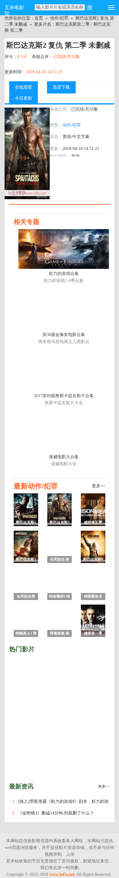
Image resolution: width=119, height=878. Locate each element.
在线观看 (23, 87)
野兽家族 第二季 (59, 634)
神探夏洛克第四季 (93, 597)
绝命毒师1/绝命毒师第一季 (59, 597)
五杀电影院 (14, 10)
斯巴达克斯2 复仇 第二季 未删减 (59, 523)
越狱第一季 (93, 633)
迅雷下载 (61, 87)
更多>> (104, 786)
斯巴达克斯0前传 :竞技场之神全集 (93, 560)
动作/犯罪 (59, 18)
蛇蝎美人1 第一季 (26, 634)
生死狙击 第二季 (59, 560)
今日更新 (23, 98)
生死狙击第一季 (26, 597)
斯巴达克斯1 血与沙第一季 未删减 (26, 523)
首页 (38, 18)
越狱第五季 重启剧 (93, 523)
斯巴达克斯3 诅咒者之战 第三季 (26, 560)
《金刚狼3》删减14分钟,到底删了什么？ (56, 813)
